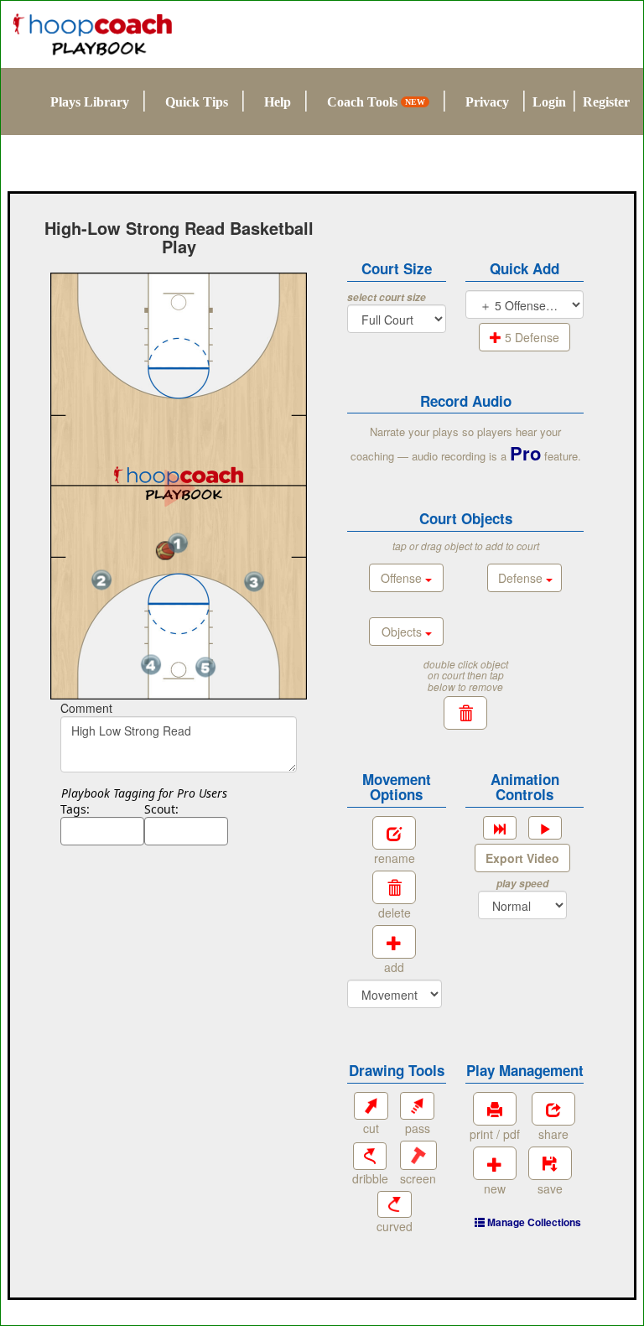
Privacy (487, 102)
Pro (525, 452)
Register (606, 102)
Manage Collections (533, 1222)
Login (549, 102)
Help (277, 102)
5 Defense (530, 337)
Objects (403, 631)
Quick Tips (196, 102)
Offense (403, 577)
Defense (522, 577)
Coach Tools (376, 102)
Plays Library (89, 102)
